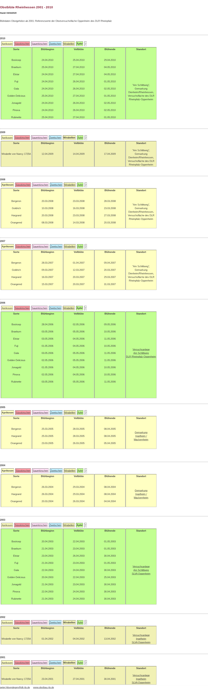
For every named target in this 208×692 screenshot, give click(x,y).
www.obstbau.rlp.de (43, 687)
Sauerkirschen (39, 43)
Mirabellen (68, 43)
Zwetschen (55, 43)
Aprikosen (7, 43)
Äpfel (80, 137)
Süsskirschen (22, 43)
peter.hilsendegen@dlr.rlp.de (15, 687)
